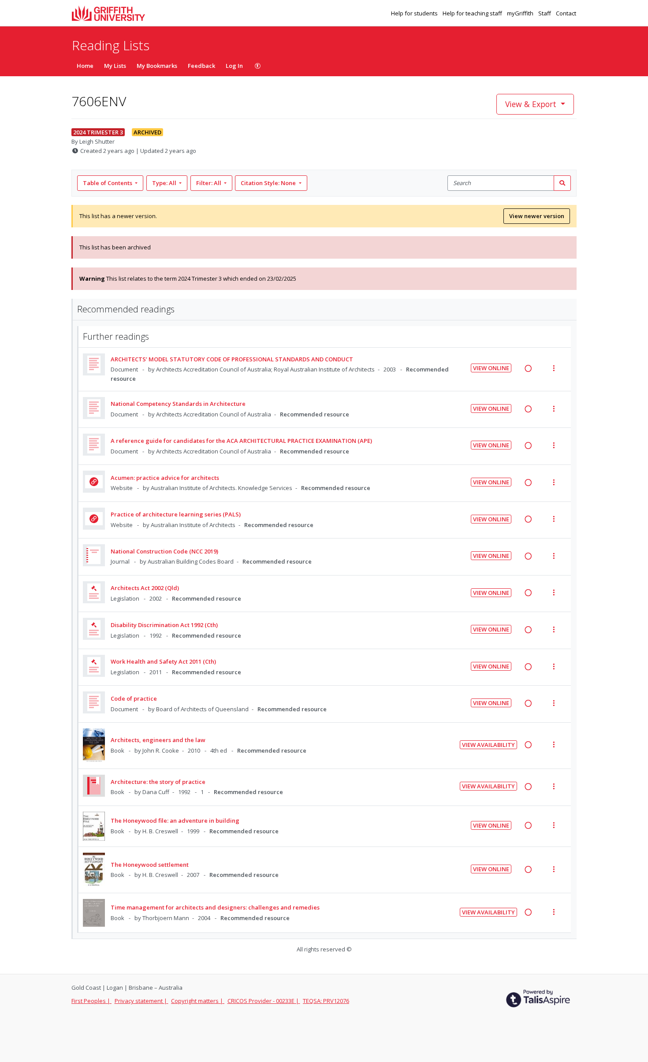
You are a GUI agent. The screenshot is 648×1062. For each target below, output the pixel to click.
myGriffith (521, 13)
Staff (545, 13)
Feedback (201, 66)
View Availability (488, 745)
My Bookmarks (157, 66)
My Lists (115, 66)
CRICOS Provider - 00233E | (263, 1001)
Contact (566, 13)
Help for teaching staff (473, 13)
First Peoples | (91, 1001)
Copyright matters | (197, 1001)
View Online (491, 368)
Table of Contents (107, 183)
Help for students (415, 13)
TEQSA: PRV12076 (326, 1001)
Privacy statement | (141, 1001)
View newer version (536, 216)
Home (85, 66)
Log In (234, 66)
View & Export (530, 104)
